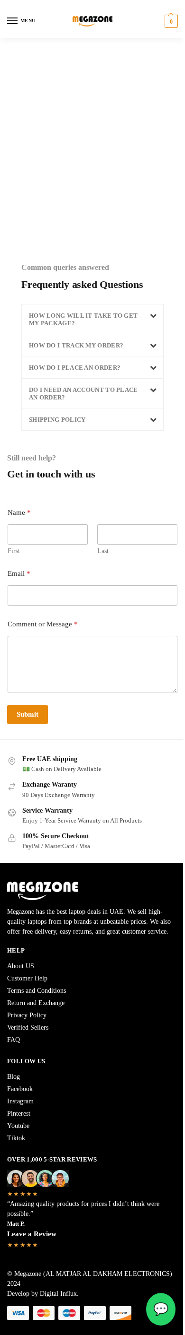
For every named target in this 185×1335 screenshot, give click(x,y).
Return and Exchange (36, 1002)
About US (20, 966)
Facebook (20, 1088)
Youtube (18, 1125)
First (14, 551)
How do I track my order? (76, 345)
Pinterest (18, 1113)
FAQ (13, 1039)
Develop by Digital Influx (42, 1293)
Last (103, 551)
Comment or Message (43, 624)
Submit (27, 714)
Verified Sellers (27, 1027)
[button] (170, 21)
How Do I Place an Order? (74, 367)
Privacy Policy (26, 1015)
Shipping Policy (57, 419)
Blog (13, 1076)
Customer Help (27, 978)
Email (19, 573)
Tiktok (16, 1138)
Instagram (20, 1101)
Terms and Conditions (36, 990)
